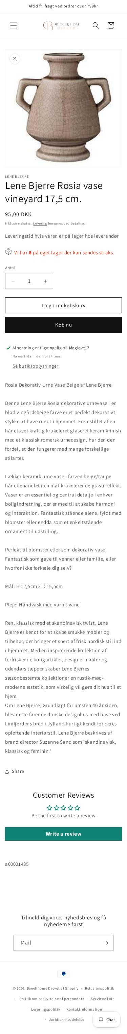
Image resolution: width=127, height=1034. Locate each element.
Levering (40, 223)
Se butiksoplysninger (36, 366)
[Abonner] (105, 943)
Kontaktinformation (84, 1009)
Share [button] (18, 771)
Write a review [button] (63, 833)
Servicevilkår (102, 998)
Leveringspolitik (45, 1009)
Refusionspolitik (99, 988)
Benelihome (37, 988)
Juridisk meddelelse (66, 1019)
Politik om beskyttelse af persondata (52, 998)
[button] (13, 25)
